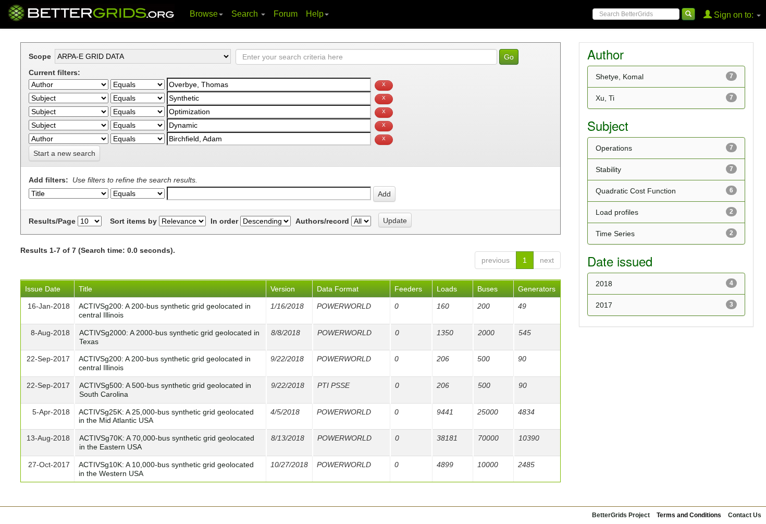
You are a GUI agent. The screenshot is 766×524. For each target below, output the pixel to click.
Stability (608, 169)
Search (245, 13)
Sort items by (133, 221)
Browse (204, 13)
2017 (604, 305)
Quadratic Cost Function (636, 191)
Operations (614, 148)
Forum (286, 13)
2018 (604, 283)
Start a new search (64, 153)
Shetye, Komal (620, 76)
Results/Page (52, 221)
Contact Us (744, 515)
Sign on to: (734, 14)
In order (224, 221)
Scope (40, 56)
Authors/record (322, 221)
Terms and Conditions (689, 515)
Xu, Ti (605, 98)
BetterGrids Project (621, 515)
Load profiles (617, 212)
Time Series (615, 233)
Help (315, 13)
